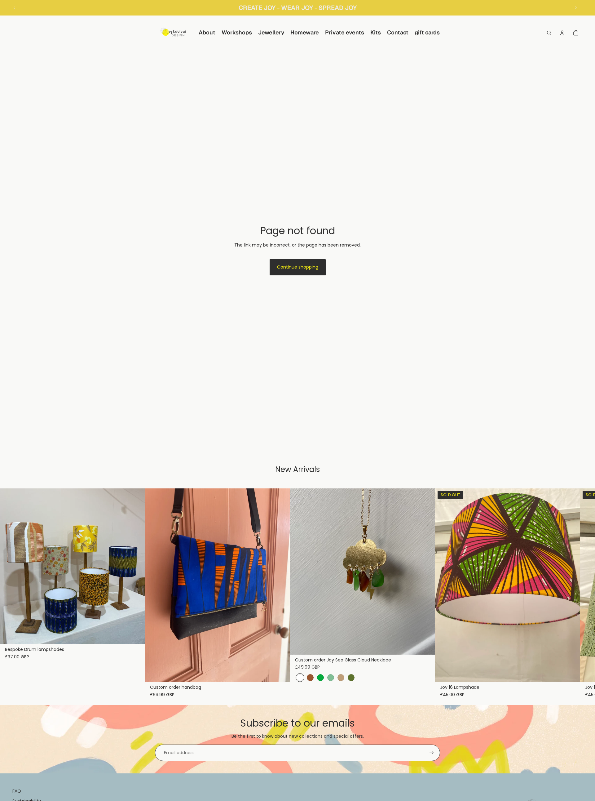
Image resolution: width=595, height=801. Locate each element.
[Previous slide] (14, 8)
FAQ (16, 791)
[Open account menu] (562, 33)
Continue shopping (297, 267)
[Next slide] (576, 8)
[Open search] (549, 33)
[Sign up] (431, 753)
